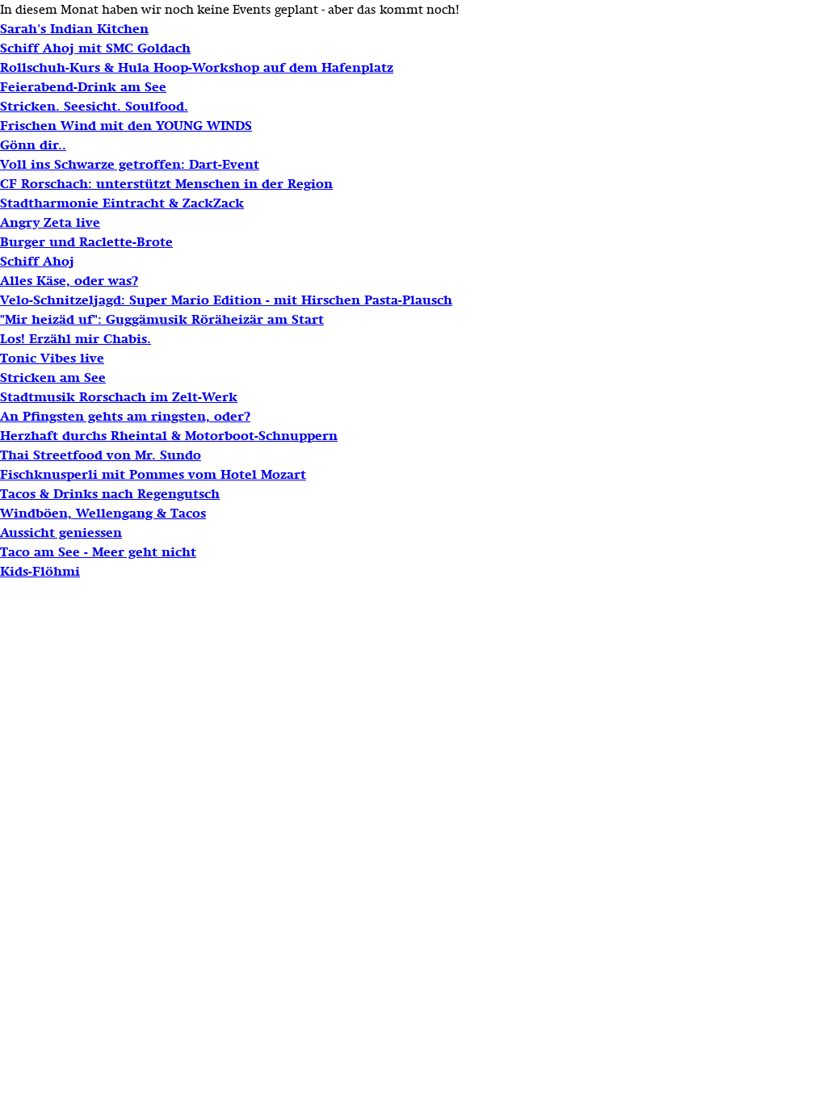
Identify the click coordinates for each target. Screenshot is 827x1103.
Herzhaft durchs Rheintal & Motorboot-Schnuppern (169, 436)
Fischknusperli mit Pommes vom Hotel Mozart (153, 475)
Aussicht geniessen (61, 533)
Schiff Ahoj (37, 262)
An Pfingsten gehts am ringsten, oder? (125, 417)
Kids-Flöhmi (40, 572)
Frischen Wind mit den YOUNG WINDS (126, 126)
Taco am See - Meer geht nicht (98, 552)
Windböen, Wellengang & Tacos (103, 513)
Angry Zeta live (50, 223)
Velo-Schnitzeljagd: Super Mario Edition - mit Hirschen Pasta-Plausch (226, 300)
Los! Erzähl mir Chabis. (75, 339)
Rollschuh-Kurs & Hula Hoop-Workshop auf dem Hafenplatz (196, 68)
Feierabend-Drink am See (83, 87)
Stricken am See (53, 378)
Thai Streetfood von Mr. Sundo (100, 455)
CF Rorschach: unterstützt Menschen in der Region (166, 184)
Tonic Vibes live (52, 358)
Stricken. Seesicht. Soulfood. (94, 107)
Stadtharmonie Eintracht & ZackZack (122, 203)
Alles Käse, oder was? (69, 281)
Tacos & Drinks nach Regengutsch (110, 494)
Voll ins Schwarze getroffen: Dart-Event (129, 165)
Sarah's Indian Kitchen (74, 29)
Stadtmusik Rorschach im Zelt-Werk (118, 397)
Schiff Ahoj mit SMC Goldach (95, 48)
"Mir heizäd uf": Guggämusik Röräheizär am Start (162, 320)
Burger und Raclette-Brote (86, 242)
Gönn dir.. (33, 145)
